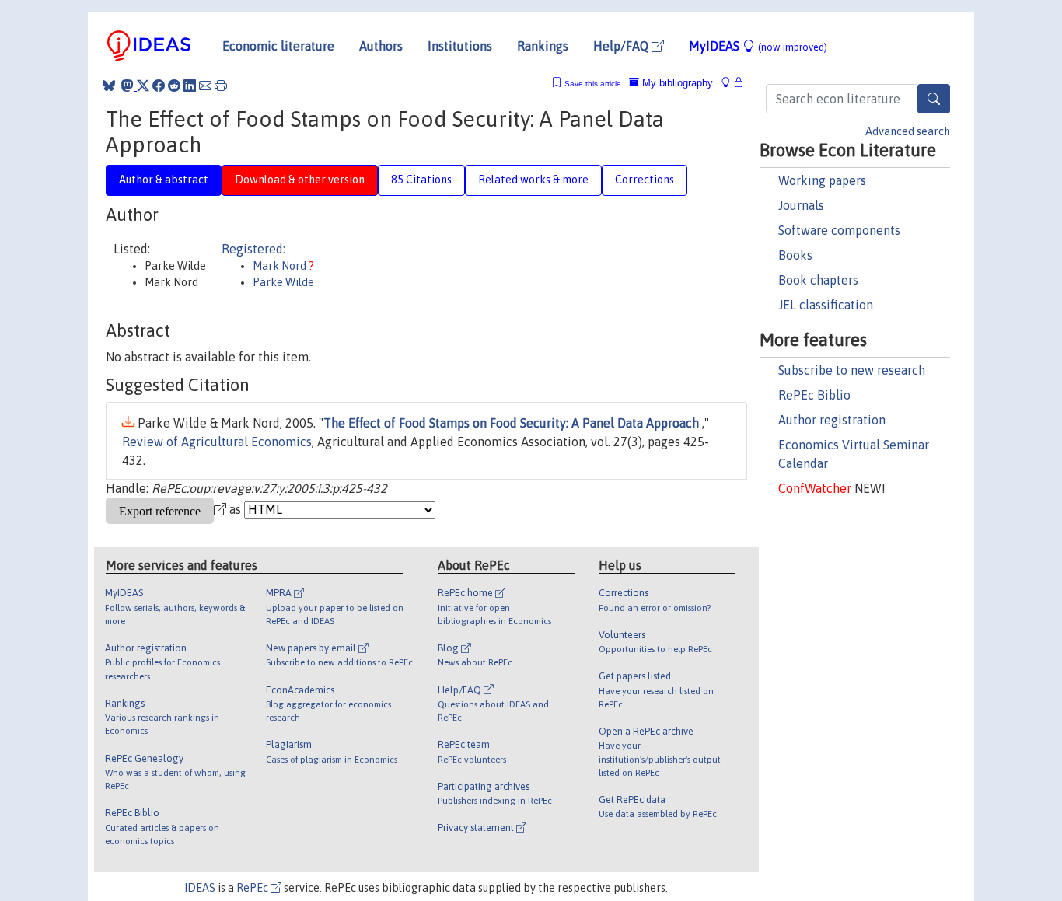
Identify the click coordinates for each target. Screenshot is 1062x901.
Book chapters (818, 280)
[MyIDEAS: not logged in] (730, 82)
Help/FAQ (622, 46)
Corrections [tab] (644, 179)
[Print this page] (221, 86)
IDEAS (199, 888)
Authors (381, 46)
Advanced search (907, 131)
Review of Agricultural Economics (217, 442)
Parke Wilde (283, 282)
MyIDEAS (758, 46)
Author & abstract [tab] (163, 179)
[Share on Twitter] (143, 86)
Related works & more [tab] (533, 179)
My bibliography (676, 83)
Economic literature (278, 46)
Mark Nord (281, 266)
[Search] (933, 98)
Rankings (542, 46)
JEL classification (825, 305)
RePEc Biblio (814, 395)
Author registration (832, 420)
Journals (801, 205)
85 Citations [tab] (421, 179)
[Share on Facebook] (158, 86)
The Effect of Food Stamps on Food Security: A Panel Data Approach (512, 423)
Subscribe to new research (851, 370)
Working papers (822, 180)
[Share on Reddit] (174, 86)
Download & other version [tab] (300, 179)
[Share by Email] (205, 86)
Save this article (592, 83)
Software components (839, 230)
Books (795, 255)
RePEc (253, 888)
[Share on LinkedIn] (189, 86)
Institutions (460, 46)
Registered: (253, 249)
